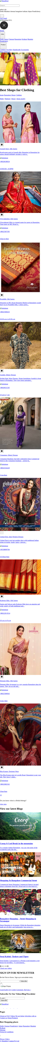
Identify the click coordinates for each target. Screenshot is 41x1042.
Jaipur (6, 39)
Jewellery (9, 50)
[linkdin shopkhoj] (9, 1008)
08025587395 (5, 231)
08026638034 (5, 161)
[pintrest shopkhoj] (12, 1008)
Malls (2, 99)
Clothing (3, 50)
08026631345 (5, 388)
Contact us (3, 1018)
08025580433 (5, 312)
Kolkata (24, 39)
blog (1, 51)
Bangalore (18, 39)
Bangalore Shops (9, 95)
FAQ (8, 1016)
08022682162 (5, 784)
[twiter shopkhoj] (19, 1008)
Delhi (2, 39)
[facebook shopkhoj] (2, 1008)
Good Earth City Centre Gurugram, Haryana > (15, 990)
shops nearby (21, 99)
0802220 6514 (5, 613)
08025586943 (5, 693)
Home (2, 31)
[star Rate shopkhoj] (2, 144)
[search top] (2, 15)
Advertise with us (30, 1016)
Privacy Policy (5, 1039)
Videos (12, 1016)
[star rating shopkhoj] (2, 532)
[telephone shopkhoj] (4, 158)
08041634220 (5, 468)
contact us (6, 51)
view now (3, 804)
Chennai (11, 39)
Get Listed (3, 18)
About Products (12, 1018)
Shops (13, 99)
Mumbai (30, 39)
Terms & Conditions (6, 1032)
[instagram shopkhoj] (5, 1008)
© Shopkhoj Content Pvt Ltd (9, 1041)
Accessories (25, 50)
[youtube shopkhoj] (16, 1008)
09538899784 (5, 549)
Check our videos (6, 968)
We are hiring (19, 1016)
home (2, 95)
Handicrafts (17, 50)
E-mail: (2, 998)
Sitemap (2, 1030)
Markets (7, 99)
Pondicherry (4, 41)
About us (3, 1016)
